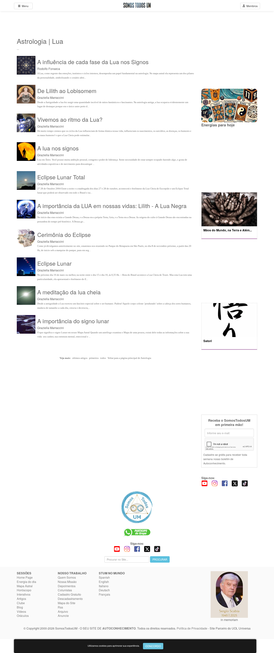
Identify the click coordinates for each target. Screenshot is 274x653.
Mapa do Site (66, 603)
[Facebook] (224, 483)
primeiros (94, 358)
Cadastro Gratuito (69, 594)
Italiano (103, 586)
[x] (235, 483)
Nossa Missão (67, 582)
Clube (21, 603)
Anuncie (63, 615)
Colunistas (65, 590)
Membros (251, 6)
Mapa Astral (25, 586)
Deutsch (104, 590)
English (104, 582)
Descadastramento (70, 599)
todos (103, 358)
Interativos (23, 594)
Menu (24, 6)
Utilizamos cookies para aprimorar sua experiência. (114, 645)
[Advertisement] (229, 159)
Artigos (21, 599)
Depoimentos (66, 586)
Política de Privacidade (192, 628)
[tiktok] (245, 483)
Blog (20, 607)
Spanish (104, 577)
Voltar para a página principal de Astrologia (129, 358)
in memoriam (229, 620)
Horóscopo (24, 590)
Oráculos (23, 615)
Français (104, 594)
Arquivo (63, 611)
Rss (60, 607)
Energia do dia (26, 582)
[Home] (137, 507)
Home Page (25, 577)
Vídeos (21, 611)
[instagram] (214, 483)
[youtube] (204, 483)
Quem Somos (67, 577)
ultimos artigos (79, 358)
